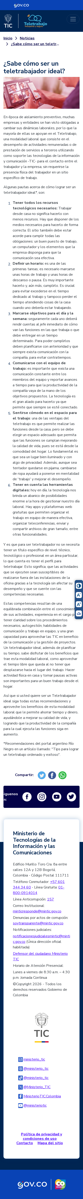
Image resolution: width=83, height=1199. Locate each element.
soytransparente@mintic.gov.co (38, 923)
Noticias (27, 38)
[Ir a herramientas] (41, 95)
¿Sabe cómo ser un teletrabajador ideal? (36, 44)
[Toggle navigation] (73, 19)
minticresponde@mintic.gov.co (37, 911)
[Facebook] (52, 774)
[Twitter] (42, 774)
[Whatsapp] (63, 774)
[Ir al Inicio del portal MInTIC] (41, 1027)
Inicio (7, 38)
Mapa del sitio (50, 1143)
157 (50, 899)
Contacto (24, 1143)
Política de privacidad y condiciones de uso (41, 1136)
